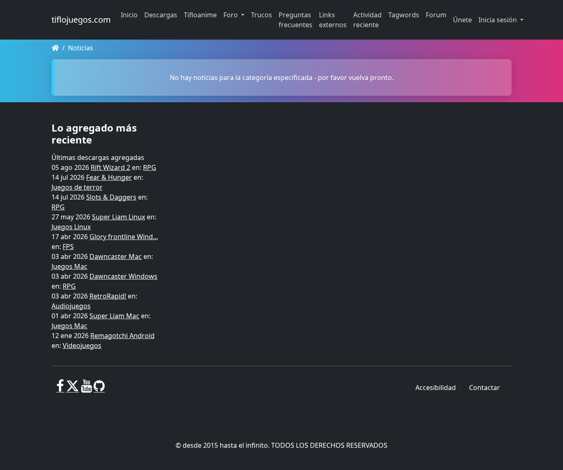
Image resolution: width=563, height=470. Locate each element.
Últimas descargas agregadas (98, 157)
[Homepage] (55, 47)
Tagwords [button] (403, 14)
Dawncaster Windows (123, 276)
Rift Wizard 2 (110, 167)
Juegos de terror (77, 187)
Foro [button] (231, 14)
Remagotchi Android (122, 335)
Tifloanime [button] (200, 14)
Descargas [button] (160, 14)
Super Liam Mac (114, 315)
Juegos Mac (69, 266)
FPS (68, 246)
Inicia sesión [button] (498, 19)
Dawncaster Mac (115, 256)
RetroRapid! (107, 296)
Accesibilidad (435, 387)
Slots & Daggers (111, 197)
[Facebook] (60, 389)
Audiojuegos (71, 305)
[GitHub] (99, 389)
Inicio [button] (129, 14)
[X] (72, 389)
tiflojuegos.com (81, 19)
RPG (149, 167)
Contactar (484, 387)
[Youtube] (86, 389)
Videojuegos (82, 345)
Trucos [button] (261, 14)
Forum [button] (436, 14)
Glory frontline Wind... (123, 236)
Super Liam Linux (118, 216)
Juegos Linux (71, 226)
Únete (462, 19)
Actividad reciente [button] (367, 19)
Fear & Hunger (109, 177)
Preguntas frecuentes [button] (295, 19)
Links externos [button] (333, 19)
